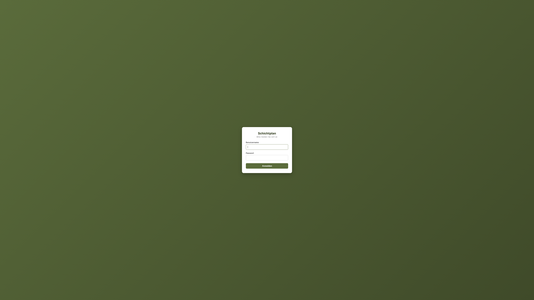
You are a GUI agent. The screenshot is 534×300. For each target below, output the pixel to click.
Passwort (250, 153)
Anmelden (267, 166)
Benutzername (252, 142)
